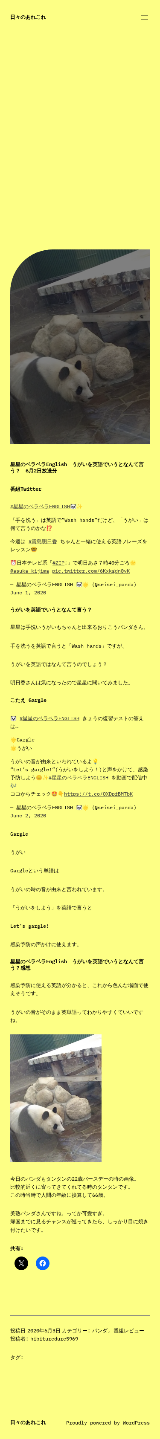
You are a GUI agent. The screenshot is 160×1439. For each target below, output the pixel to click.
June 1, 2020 (28, 592)
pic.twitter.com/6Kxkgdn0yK (91, 570)
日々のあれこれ (28, 17)
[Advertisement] (80, 169)
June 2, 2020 (28, 815)
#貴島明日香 (43, 541)
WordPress (136, 1422)
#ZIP (58, 562)
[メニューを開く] (145, 17)
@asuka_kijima (29, 570)
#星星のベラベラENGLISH (40, 506)
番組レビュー (128, 1330)
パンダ (100, 1330)
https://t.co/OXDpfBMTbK (98, 793)
